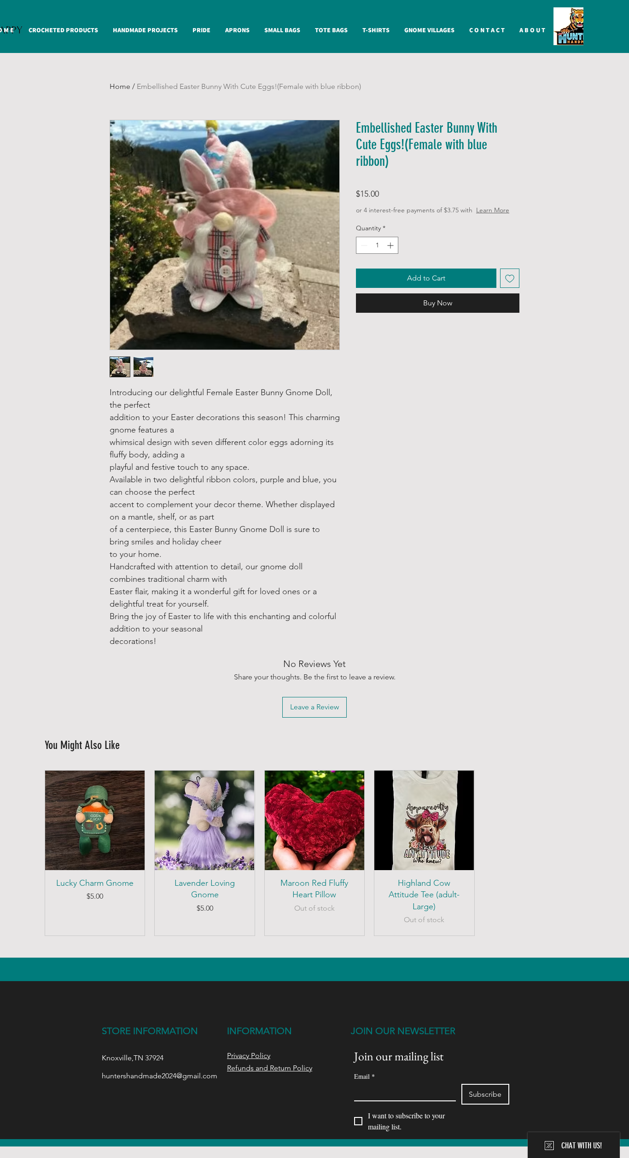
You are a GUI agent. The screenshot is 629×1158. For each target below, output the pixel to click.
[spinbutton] (377, 245)
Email (364, 1076)
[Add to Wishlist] (509, 278)
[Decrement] (363, 245)
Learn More (492, 210)
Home (120, 86)
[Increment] (391, 245)
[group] (314, 853)
